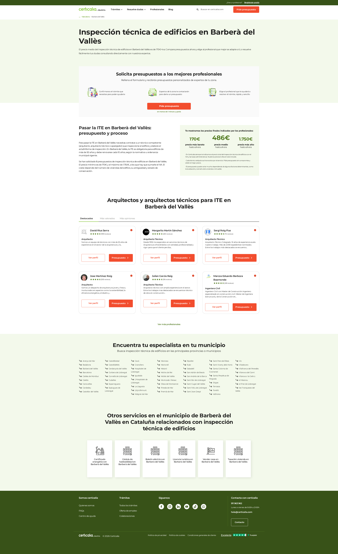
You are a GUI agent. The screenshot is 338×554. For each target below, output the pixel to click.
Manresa (164, 361)
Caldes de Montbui (91, 376)
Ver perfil (93, 257)
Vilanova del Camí (247, 372)
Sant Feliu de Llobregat (197, 388)
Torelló (216, 390)
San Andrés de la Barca (197, 376)
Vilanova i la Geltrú (247, 376)
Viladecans (243, 365)
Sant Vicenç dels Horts (222, 365)
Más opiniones (127, 218)
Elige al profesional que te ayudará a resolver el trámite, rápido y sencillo (234, 92)
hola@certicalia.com (241, 512)
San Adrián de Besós (196, 372)
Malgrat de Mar (141, 394)
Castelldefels (114, 365)
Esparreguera (114, 384)
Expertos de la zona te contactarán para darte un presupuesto (174, 92)
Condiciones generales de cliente (202, 535)
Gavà (137, 361)
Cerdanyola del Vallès (118, 368)
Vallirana (216, 394)
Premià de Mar (167, 391)
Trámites (115, 9)
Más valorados (107, 218)
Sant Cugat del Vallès (196, 384)
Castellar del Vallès (90, 391)
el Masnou (243, 380)
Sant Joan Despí (194, 391)
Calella (85, 380)
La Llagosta (140, 386)
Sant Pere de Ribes (221, 361)
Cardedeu (87, 388)
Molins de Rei (166, 372)
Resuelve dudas (135, 9)
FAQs (81, 511)
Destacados (86, 218)
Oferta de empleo (128, 511)
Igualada (138, 375)
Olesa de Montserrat (169, 384)
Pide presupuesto (246, 9)
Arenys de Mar (89, 361)
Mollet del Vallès (168, 376)
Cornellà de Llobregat (118, 376)
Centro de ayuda (87, 516)
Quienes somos (86, 505)
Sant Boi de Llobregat (196, 380)
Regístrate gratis (251, 2)
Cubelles (112, 380)
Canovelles (87, 384)
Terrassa (216, 386)
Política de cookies (177, 535)
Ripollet (190, 361)
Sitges (215, 382)
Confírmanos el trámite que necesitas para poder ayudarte (112, 92)
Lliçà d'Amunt (141, 390)
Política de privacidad (157, 535)
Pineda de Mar (167, 388)
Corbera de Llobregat (118, 372)
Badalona (87, 365)
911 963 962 (236, 503)
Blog (170, 9)
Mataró (164, 368)
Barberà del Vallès (90, 368)
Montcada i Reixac (169, 380)
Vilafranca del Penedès (249, 368)
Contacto (239, 522)
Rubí (189, 365)
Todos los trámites (128, 505)
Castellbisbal (114, 361)
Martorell (165, 365)
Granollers (139, 365)
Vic (240, 361)
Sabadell (190, 368)
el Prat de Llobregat (247, 384)
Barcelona (86, 17)
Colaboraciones (127, 516)
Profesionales (157, 9)
